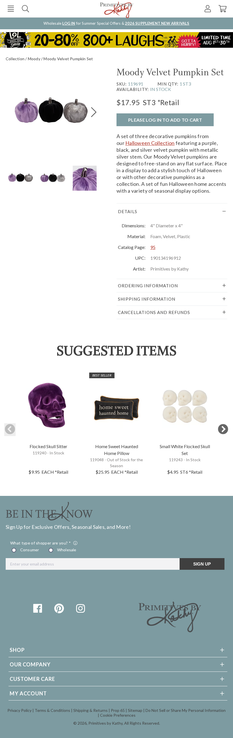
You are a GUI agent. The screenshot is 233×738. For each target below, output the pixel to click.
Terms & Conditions (52, 710)
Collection (15, 58)
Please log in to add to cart (165, 119)
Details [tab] (127, 211)
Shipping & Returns (90, 710)
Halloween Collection (149, 143)
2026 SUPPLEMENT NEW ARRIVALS (157, 23)
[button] (11, 9)
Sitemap (135, 710)
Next (223, 429)
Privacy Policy (19, 710)
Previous (10, 429)
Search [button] (25, 9)
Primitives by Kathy (105, 723)
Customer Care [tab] (32, 679)
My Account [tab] (28, 693)
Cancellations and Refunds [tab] (154, 312)
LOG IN (68, 23)
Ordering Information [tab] (148, 285)
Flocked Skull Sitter (48, 446)
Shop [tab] (17, 650)
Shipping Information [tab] (146, 299)
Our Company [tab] (30, 664)
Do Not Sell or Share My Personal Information (185, 710)
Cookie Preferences (118, 715)
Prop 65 (118, 710)
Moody (34, 58)
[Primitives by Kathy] (170, 630)
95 (152, 247)
